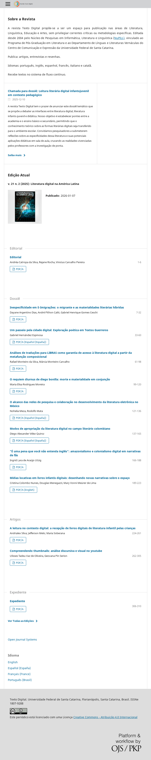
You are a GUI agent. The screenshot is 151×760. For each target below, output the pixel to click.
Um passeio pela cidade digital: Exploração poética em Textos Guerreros (59, 330)
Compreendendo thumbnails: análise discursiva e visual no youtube (56, 551)
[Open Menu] (8, 4)
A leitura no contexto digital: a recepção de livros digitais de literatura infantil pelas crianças (72, 528)
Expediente (17, 601)
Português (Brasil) (20, 680)
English (13, 662)
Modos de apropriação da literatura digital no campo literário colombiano (60, 428)
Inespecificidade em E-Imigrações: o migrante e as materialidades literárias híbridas (67, 307)
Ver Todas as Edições (21, 621)
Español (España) (19, 668)
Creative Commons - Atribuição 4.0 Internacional (105, 717)
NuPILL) (119, 38)
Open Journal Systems (22, 639)
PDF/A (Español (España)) (30, 342)
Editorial (15, 257)
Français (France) (19, 674)
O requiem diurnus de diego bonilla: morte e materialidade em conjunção (60, 379)
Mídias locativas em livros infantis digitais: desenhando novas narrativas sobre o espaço (70, 478)
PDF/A (19, 269)
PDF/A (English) (24, 490)
